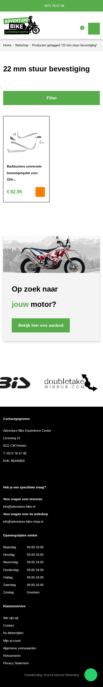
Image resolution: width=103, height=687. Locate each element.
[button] (40, 192)
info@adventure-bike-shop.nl (23, 521)
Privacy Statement (16, 663)
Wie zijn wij (10, 618)
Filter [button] (52, 98)
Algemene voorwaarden (19, 648)
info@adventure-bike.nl (19, 506)
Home (7, 45)
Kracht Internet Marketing (61, 675)
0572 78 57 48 (53, 5)
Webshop (21, 45)
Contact (8, 625)
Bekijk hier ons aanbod (41, 325)
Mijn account (12, 640)
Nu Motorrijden (13, 633)
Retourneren (12, 655)
